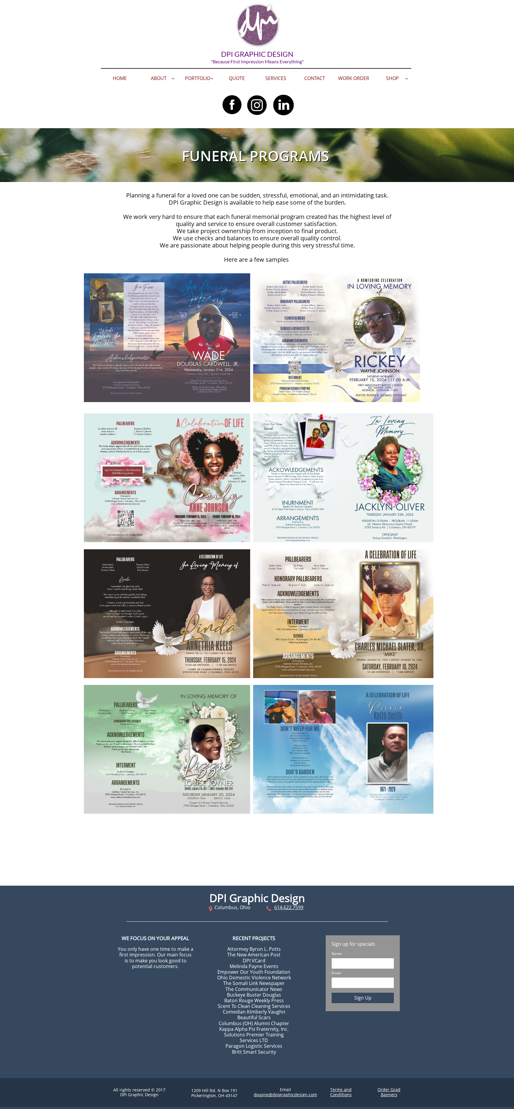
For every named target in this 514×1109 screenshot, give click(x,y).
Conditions (341, 1094)
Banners (389, 1094)
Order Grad (388, 1089)
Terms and (341, 1089)
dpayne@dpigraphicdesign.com (285, 1094)
